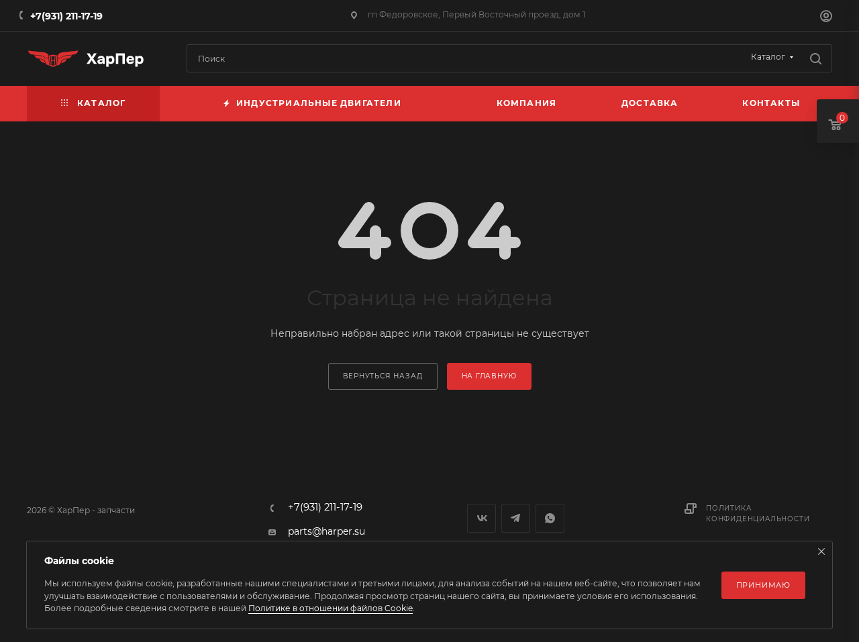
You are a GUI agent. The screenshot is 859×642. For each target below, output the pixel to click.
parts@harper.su (326, 531)
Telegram (515, 518)
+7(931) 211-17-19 (66, 16)
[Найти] (815, 58)
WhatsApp (550, 518)
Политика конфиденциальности (757, 513)
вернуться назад (383, 376)
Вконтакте (481, 518)
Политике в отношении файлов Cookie (330, 608)
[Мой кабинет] (826, 17)
